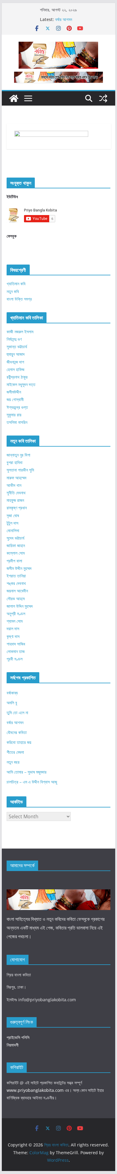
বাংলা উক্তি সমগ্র (19, 299)
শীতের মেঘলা (15, 752)
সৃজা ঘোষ (13, 515)
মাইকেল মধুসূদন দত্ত (21, 384)
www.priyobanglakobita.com (35, 1090)
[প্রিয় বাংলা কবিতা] (14, 98)
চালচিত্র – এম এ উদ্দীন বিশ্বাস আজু (32, 782)
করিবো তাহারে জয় (19, 742)
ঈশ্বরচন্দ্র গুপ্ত (17, 407)
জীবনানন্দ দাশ (15, 362)
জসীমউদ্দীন (14, 392)
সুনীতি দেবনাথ (16, 493)
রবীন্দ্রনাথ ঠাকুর (17, 377)
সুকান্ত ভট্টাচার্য (17, 346)
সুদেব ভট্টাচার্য (15, 538)
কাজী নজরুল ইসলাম (20, 331)
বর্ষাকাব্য (12, 693)
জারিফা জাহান (16, 545)
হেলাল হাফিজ (15, 369)
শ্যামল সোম (14, 621)
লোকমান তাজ (16, 651)
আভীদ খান (14, 485)
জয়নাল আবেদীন (17, 591)
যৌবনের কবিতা (17, 732)
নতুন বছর (13, 762)
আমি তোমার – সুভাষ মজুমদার (26, 772)
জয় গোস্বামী (15, 399)
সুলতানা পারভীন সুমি (20, 470)
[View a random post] (103, 98)
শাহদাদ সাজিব (16, 644)
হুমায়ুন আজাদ (16, 354)
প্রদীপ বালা (14, 561)
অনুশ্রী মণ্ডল (16, 613)
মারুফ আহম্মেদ (16, 478)
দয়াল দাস (13, 628)
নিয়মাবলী (13, 1045)
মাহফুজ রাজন (15, 500)
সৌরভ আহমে (16, 598)
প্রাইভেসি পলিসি (18, 1037)
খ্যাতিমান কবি (16, 283)
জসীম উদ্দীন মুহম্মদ (19, 568)
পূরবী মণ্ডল (14, 659)
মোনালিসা (13, 530)
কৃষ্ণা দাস (13, 636)
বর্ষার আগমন (63, 19)
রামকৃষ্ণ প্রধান (17, 508)
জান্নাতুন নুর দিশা (18, 455)
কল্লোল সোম (16, 553)
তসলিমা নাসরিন (17, 422)
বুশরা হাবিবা (14, 462)
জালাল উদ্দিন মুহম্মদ (20, 606)
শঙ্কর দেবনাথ (16, 583)
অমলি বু (12, 702)
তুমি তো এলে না (17, 712)
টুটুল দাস (12, 523)
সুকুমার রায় (14, 415)
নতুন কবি (13, 291)
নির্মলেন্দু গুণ (14, 339)
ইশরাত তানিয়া (16, 576)
